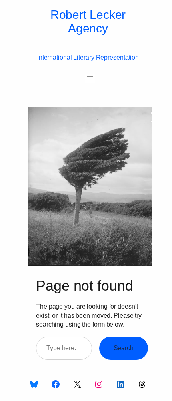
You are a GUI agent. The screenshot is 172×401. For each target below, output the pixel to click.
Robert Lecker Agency (88, 21)
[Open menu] (90, 78)
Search (124, 347)
